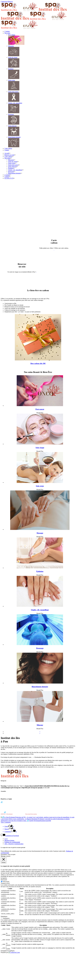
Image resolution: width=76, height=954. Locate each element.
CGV (6, 839)
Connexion (4, 1)
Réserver (10, 1)
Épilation (39, 571)
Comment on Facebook (12, 835)
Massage (40, 533)
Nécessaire (6, 881)
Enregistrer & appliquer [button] (7, 950)
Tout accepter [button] (11, 854)
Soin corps (40, 486)
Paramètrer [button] (4, 854)
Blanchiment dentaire (40, 687)
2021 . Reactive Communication (13, 844)
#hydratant (9, 814)
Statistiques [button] (4, 916)
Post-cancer (39, 409)
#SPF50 (3, 814)
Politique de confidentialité (12, 842)
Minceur (40, 725)
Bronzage (39, 648)
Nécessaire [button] (4, 880)
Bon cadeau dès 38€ (38, 363)
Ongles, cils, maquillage (40, 610)
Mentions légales (9, 840)
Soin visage (40, 448)
